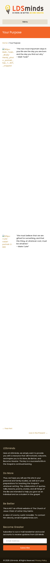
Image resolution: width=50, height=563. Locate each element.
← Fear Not (7, 428)
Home (5, 43)
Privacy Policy (41, 560)
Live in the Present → (38, 433)
